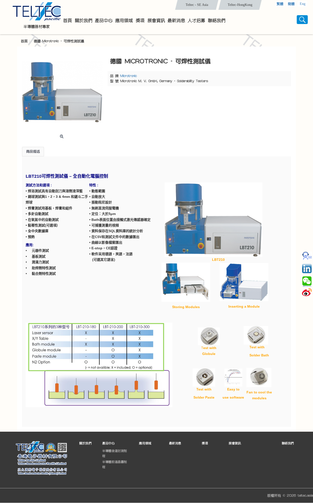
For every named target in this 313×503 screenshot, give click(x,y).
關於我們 (85, 443)
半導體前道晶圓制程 (114, 464)
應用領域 (145, 443)
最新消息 (175, 443)
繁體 (280, 4)
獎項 (205, 443)
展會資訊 (235, 443)
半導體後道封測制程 (114, 453)
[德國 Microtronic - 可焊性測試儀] (62, 91)
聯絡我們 (288, 443)
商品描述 (33, 151)
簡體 (291, 4)
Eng (302, 4)
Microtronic (128, 76)
